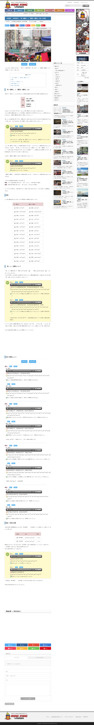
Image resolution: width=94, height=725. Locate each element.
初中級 (18, 13)
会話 (56, 68)
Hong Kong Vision (45, 723)
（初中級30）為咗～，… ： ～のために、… (67, 192)
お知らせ (56, 99)
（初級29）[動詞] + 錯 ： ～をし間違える (67, 202)
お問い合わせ (76, 2)
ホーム (48, 716)
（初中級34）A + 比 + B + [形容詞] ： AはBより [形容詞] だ (67, 142)
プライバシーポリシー (69, 716)
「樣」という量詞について (17, 81)
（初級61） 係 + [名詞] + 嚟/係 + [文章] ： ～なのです (82, 159)
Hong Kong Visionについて (57, 716)
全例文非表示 (32, 64)
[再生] (12, 128)
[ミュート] (36, 128)
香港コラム (56, 93)
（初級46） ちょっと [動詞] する (82, 116)
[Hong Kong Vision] (16, 719)
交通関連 (56, 97)
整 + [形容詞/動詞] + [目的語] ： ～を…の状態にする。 (82, 180)
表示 (16, 126)
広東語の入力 (58, 85)
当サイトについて (84, 2)
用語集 (56, 91)
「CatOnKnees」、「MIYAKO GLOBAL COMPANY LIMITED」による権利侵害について (63, 111)
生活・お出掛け (57, 95)
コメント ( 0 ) (16, 657)
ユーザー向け (69, 10)
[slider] (39, 128)
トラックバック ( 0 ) (39, 657)
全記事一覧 (9, 10)
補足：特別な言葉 (15, 85)
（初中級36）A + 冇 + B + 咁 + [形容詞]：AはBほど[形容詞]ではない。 (67, 122)
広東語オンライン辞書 (49, 10)
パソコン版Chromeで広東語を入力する (82, 137)
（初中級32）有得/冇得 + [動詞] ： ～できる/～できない (67, 173)
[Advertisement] (28, 343)
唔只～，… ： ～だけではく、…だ (82, 96)
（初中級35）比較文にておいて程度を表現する (67, 132)
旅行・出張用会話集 (59, 70)
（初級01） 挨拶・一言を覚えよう (82, 200)
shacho (41, 21)
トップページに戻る (9, 703)
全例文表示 (24, 64)
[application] (26, 128)
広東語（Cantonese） (17, 21)
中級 (56, 74)
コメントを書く (33, 21)
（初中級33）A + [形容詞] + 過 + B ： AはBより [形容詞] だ (67, 153)
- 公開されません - (11, 675)
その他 (56, 83)
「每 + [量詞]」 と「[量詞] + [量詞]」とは (20, 77)
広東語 (12, 13)
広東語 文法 (19, 10)
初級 (56, 78)
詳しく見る (87, 77)
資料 (12, 79)
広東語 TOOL (59, 10)
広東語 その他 (39, 10)
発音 (56, 87)
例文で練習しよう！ (15, 83)
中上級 (57, 76)
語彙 (56, 89)
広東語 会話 (29, 10)
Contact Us (70, 2)
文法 (15, 13)
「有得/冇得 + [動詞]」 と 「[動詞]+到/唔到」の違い (67, 162)
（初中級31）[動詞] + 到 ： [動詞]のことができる (67, 183)
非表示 (29, 74)
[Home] (7, 13)
